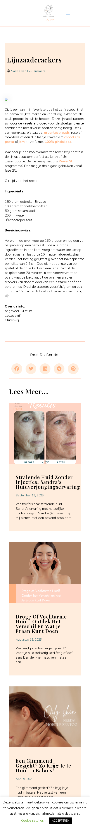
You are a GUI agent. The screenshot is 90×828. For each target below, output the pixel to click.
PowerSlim (67, 161)
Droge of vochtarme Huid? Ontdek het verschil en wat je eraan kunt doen (41, 623)
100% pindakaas (58, 142)
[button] (16, 368)
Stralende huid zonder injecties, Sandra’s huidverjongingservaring (48, 482)
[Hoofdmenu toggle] (68, 13)
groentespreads (57, 132)
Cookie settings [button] (32, 820)
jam (22, 142)
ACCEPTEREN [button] (60, 821)
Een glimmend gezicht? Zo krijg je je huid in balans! (43, 765)
